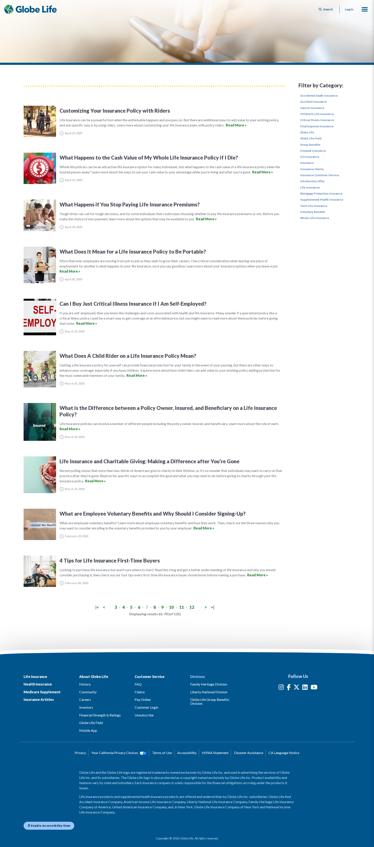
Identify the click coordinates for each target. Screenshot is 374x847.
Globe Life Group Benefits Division (209, 701)
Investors (86, 707)
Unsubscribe (144, 715)
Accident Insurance (313, 101)
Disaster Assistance (248, 753)
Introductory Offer (312, 181)
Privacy (80, 753)
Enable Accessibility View (50, 825)
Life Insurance (310, 187)
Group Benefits (310, 144)
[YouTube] (314, 688)
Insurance (307, 163)
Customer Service (149, 676)
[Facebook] (289, 688)
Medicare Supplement (42, 692)
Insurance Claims (312, 169)
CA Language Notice (284, 753)
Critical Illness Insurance (317, 120)
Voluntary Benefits (312, 212)
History (85, 684)
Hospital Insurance (313, 150)
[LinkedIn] (305, 688)
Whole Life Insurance (314, 218)
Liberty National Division (208, 692)
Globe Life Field (310, 138)
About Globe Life (93, 676)
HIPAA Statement (215, 753)
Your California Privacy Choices (115, 753)
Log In (349, 9)
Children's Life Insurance (317, 114)
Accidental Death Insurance (319, 95)
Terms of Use (162, 753)
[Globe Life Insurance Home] (30, 9)
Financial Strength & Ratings (100, 715)
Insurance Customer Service (319, 175)
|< (97, 607)
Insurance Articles (39, 699)
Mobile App (88, 730)
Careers (85, 699)
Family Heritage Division (208, 684)
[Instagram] (281, 688)
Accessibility (187, 753)
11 (181, 607)
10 (171, 607)
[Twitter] (296, 688)
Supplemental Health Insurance (321, 199)
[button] (365, 9)
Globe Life (307, 132)
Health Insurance (38, 684)
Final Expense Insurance (316, 126)
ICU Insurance (309, 156)
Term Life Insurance (313, 206)
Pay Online (143, 699)
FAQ (138, 684)
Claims (140, 692)
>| (212, 607)
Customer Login (146, 707)
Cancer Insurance (312, 108)
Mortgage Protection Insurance (321, 193)
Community (88, 692)
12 (191, 607)
